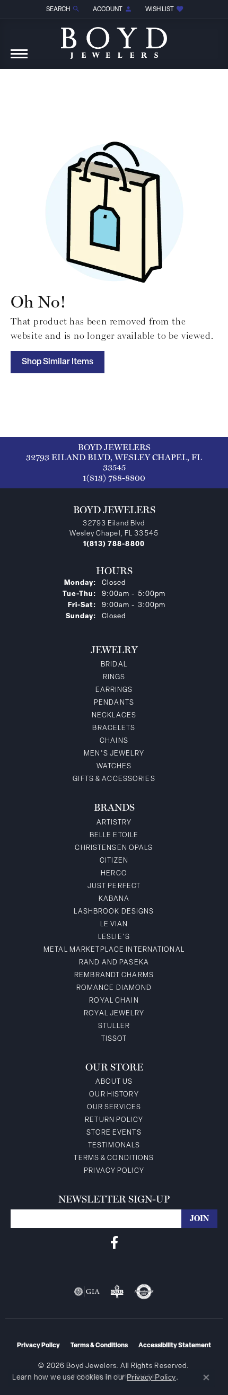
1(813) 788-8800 (114, 478)
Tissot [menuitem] (114, 1039)
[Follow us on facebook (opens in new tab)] (114, 1242)
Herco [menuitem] (114, 873)
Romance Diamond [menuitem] (114, 988)
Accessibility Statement (174, 1346)
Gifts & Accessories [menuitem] (114, 779)
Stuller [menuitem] (114, 1026)
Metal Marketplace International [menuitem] (114, 949)
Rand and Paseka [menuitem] (114, 962)
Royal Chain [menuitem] (113, 1000)
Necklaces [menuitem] (114, 715)
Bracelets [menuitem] (113, 728)
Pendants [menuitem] (114, 702)
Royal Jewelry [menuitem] (114, 1013)
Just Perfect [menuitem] (114, 886)
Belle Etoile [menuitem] (114, 835)
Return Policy (114, 1120)
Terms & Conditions (114, 1158)
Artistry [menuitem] (114, 822)
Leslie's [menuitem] (114, 937)
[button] (62, 9)
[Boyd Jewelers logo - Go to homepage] (114, 39)
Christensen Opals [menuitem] (114, 848)
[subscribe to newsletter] (199, 1218)
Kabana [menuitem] (114, 899)
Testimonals (114, 1145)
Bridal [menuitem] (114, 664)
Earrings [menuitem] (114, 690)
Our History (113, 1094)
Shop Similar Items (57, 362)
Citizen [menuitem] (114, 860)
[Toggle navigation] (19, 59)
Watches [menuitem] (114, 766)
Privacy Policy (114, 1171)
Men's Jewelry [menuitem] (114, 753)
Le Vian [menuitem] (114, 924)
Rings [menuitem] (114, 677)
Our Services (114, 1107)
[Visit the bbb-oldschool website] (117, 1292)
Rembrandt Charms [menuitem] (114, 975)
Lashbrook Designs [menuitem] (114, 911)
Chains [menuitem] (114, 741)
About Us (114, 1081)
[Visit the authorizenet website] (144, 1292)
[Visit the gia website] (87, 1292)
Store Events (113, 1132)
